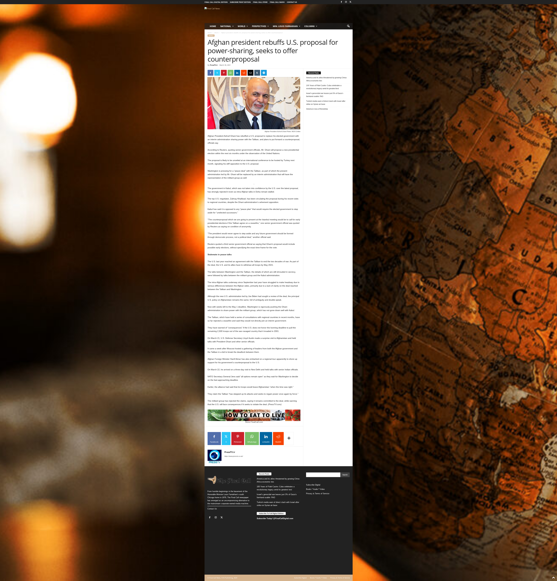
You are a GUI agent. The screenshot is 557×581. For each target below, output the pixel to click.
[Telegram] (264, 73)
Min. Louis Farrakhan (285, 26)
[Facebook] (341, 2)
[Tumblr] (257, 73)
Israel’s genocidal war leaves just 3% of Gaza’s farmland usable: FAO (324, 94)
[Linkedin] (237, 73)
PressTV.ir (214, 65)
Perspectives (259, 26)
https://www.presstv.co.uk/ (233, 456)
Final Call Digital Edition (216, 2)
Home (213, 26)
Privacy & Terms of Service (317, 493)
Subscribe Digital (313, 485)
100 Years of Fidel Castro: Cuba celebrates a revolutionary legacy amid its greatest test (323, 87)
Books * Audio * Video (315, 489)
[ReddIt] (244, 73)
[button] (348, 26)
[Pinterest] (224, 73)
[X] (350, 2)
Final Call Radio (277, 2)
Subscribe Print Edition (240, 2)
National (225, 26)
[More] (289, 438)
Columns (309, 26)
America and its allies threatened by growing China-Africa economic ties (326, 79)
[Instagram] (346, 2)
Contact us (292, 2)
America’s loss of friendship (317, 109)
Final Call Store (260, 2)
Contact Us (212, 509)
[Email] (250, 73)
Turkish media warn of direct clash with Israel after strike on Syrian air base (325, 102)
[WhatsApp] (230, 73)
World (241, 26)
